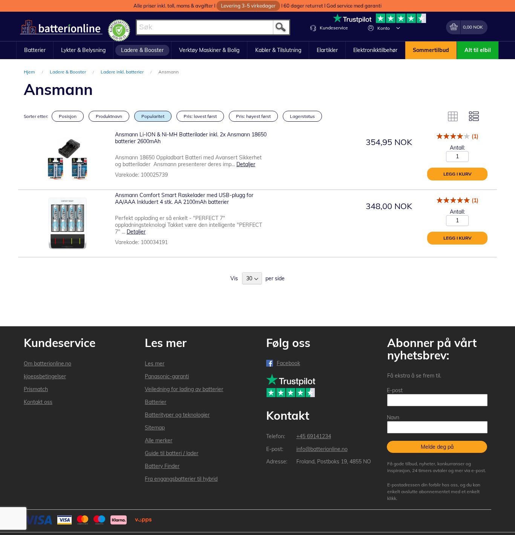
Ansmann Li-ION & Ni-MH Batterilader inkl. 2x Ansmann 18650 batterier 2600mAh (191, 138)
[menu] (257, 50)
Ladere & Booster (68, 72)
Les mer (154, 363)
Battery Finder (162, 466)
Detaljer (245, 164)
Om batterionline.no (47, 363)
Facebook (288, 363)
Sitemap (155, 427)
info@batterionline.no (322, 449)
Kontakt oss (38, 402)
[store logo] (61, 27)
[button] (398, 27)
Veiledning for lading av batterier (184, 389)
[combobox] (213, 27)
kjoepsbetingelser (45, 376)
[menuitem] (35, 50)
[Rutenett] (453, 116)
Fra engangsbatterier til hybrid (181, 478)
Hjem (30, 72)
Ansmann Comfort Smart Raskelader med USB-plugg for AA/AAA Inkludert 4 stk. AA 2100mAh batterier (184, 198)
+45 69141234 (313, 436)
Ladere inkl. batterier (123, 72)
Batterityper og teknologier (177, 414)
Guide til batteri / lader (171, 453)
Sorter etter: (36, 116)
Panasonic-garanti (167, 376)
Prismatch (36, 389)
